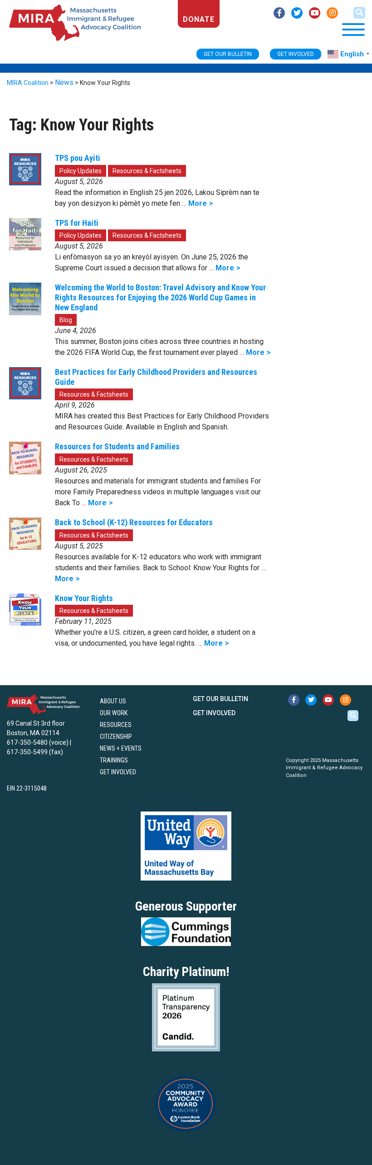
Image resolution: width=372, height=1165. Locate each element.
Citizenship (116, 736)
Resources (116, 724)
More (197, 203)
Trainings (114, 760)
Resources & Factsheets (147, 170)
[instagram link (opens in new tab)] (332, 13)
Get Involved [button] (295, 54)
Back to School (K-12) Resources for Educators (134, 522)
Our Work (113, 713)
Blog (65, 320)
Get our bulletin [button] (228, 54)
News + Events (121, 748)
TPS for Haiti (76, 223)
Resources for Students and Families (117, 446)
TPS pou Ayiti (77, 158)
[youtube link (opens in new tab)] (314, 13)
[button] (359, 13)
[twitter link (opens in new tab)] (297, 13)
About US (113, 701)
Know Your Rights (84, 598)
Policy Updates (80, 170)
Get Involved (118, 772)
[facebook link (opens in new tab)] (279, 13)
